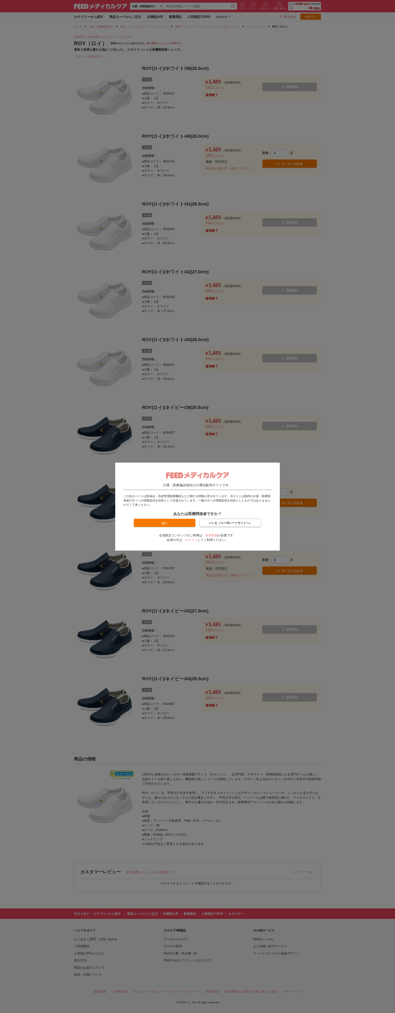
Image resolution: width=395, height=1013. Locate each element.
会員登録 (211, 535)
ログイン (191, 540)
